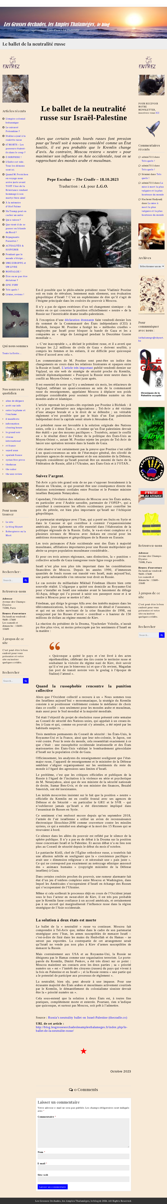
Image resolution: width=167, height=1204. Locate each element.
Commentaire (47, 1116)
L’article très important (77, 367)
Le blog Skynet (14, 526)
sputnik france (14, 455)
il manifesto (12, 418)
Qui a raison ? (13, 219)
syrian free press (15, 459)
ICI (157, 112)
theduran (11, 464)
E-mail (42, 1163)
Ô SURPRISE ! (14, 157)
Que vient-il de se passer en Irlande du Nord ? (16, 228)
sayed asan (12, 450)
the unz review (14, 473)
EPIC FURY (12, 284)
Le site (9, 521)
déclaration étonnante (79, 320)
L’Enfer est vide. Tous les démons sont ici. (15, 165)
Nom (41, 1152)
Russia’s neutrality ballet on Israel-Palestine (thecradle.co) (87, 1017)
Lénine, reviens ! (15, 294)
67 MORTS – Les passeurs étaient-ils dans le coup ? (16, 148)
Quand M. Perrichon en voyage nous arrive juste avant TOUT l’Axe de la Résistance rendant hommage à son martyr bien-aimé (17, 186)
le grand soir (13, 432)
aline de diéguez (15, 400)
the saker (11, 469)
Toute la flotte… (12, 353)
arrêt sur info (13, 405)
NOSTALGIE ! (13, 271)
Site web (43, 1174)
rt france (11, 445)
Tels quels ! (12, 289)
